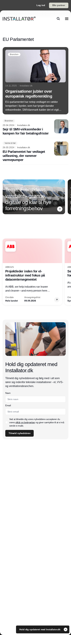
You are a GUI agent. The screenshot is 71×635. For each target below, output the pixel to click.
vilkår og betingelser (25, 422)
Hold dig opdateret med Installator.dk (40, 629)
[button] (59, 208)
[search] (58, 18)
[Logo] (19, 19)
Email (8, 405)
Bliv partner (58, 5)
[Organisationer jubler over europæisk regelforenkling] (35, 80)
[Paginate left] (5, 197)
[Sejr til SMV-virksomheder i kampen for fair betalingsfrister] (35, 127)
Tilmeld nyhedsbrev (19, 433)
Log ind (40, 5)
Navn (8, 393)
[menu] (66, 18)
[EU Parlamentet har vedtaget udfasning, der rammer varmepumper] (35, 152)
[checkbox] (6, 422)
